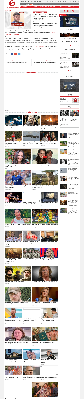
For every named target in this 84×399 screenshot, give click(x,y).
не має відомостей (39, 46)
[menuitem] (23, 4)
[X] (68, 1)
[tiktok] (60, 1)
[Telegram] (63, 1)
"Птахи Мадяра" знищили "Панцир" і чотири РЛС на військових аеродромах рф (70, 43)
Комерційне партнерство (63, 99)
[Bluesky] (73, 1)
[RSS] (78, 1)
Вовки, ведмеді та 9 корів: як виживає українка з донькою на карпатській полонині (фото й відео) (73, 144)
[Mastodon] (70, 1)
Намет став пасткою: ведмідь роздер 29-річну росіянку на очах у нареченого (73, 186)
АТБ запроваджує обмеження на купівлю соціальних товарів (73, 194)
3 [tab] (70, 45)
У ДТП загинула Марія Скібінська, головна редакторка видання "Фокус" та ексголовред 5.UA (73, 162)
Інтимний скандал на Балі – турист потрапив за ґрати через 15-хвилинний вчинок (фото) (73, 211)
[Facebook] (55, 1)
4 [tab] (72, 45)
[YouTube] (75, 1)
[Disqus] (31, 93)
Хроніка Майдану (42, 12)
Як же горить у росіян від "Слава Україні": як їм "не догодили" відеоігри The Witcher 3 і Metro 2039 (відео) (73, 203)
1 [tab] (66, 45)
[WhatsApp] (65, 1)
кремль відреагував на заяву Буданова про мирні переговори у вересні (73, 135)
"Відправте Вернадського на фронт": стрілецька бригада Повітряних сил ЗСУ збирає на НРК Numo (64, 67)
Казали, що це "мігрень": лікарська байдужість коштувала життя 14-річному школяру (73, 178)
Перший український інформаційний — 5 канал (12, 4)
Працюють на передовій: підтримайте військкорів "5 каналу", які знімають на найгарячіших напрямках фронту (65, 58)
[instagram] (58, 1)
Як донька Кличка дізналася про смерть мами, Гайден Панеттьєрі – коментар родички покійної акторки (73, 153)
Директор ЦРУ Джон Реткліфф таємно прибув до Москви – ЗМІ (73, 170)
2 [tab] (68, 45)
